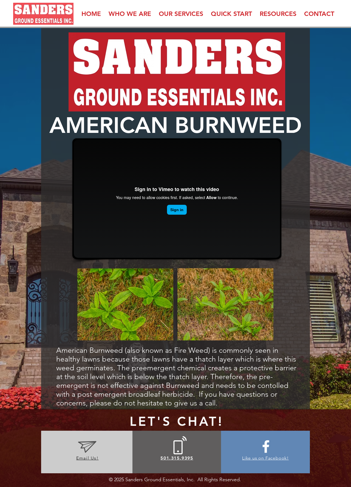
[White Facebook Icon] (265, 446)
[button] (130, 14)
